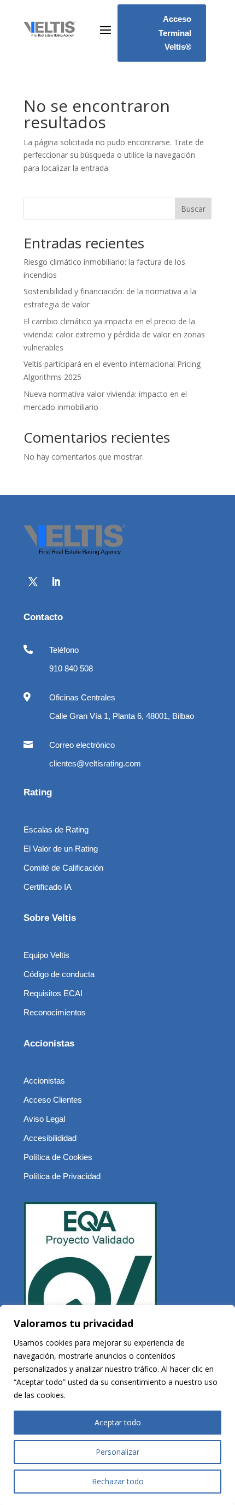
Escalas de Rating (56, 829)
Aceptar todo (118, 1422)
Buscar (193, 209)
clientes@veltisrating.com (95, 763)
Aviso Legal (44, 1118)
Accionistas (44, 1080)
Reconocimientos (55, 1012)
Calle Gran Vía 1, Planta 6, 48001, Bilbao (121, 716)
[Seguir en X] (33, 582)
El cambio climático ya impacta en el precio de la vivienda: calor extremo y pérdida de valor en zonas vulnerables (114, 334)
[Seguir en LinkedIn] (55, 582)
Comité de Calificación (63, 867)
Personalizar (117, 1452)
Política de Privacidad (62, 1176)
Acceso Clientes (53, 1099)
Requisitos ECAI (53, 993)
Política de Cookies (58, 1157)
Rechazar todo (118, 1481)
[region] (117, 1405)
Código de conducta (59, 974)
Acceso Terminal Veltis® (174, 32)
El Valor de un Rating (61, 848)
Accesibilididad (50, 1138)
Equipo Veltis (46, 955)
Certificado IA (48, 886)
